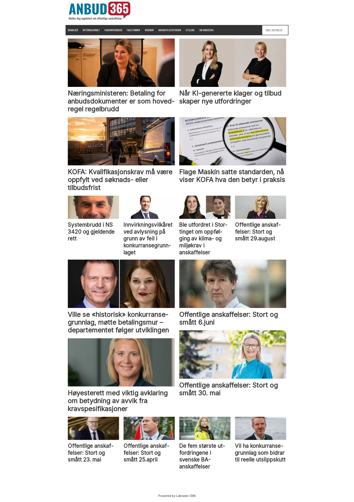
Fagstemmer (133, 30)
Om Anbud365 (206, 30)
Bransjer (73, 30)
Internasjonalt (91, 30)
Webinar (149, 30)
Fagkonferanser (113, 30)
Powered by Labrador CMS (177, 495)
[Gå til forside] (99, 11)
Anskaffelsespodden (169, 30)
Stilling (190, 30)
